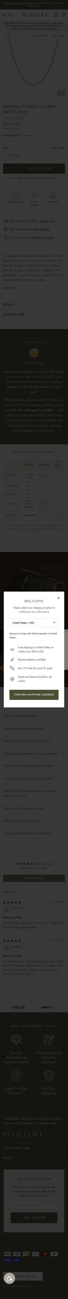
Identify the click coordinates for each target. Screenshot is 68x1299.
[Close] (58, 597)
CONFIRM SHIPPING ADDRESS (34, 694)
